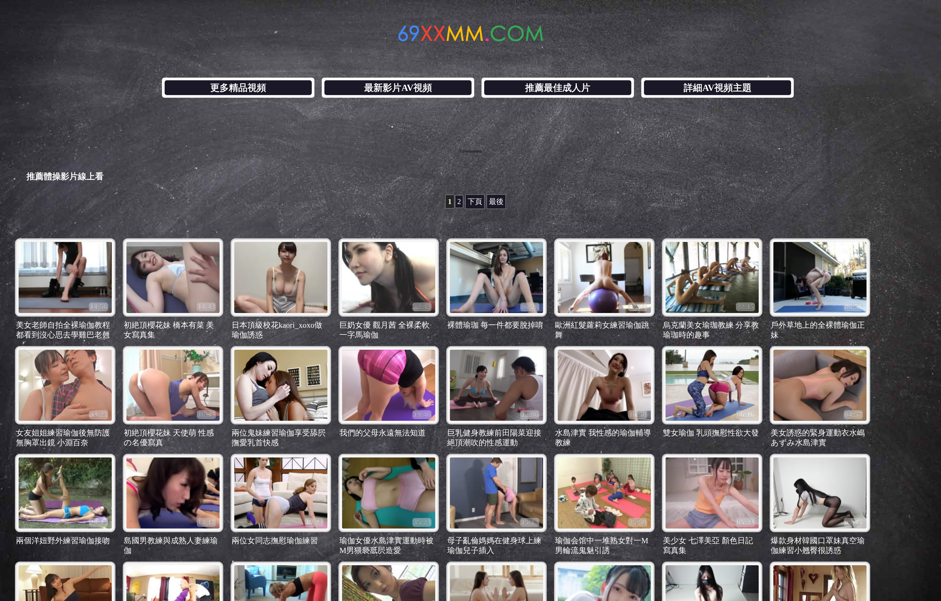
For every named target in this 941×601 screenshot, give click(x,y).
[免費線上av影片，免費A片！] (470, 38)
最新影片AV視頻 (398, 88)
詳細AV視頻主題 (718, 88)
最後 (496, 201)
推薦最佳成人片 (557, 88)
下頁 (475, 201)
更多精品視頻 (238, 88)
